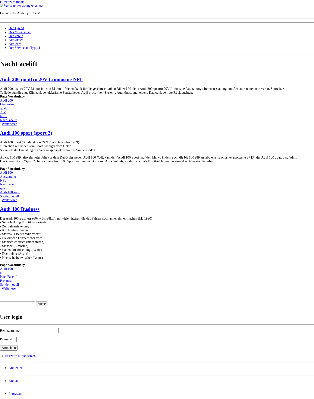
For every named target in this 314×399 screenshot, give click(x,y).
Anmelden (16, 368)
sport (3, 188)
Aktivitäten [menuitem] (16, 40)
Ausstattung (8, 176)
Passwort (6, 339)
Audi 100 (6, 172)
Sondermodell (9, 196)
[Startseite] (8, 5)
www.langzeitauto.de (30, 5)
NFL (3, 116)
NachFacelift (8, 120)
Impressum (16, 393)
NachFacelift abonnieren (1, 292)
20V (3, 112)
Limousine (7, 104)
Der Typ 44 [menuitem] (16, 28)
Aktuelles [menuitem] (15, 44)
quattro (4, 108)
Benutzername (9, 330)
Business (6, 281)
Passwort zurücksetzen (20, 356)
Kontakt (14, 381)
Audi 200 (6, 100)
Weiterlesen (9, 124)
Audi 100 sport (10, 192)
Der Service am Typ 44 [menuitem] (24, 48)
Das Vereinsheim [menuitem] (20, 32)
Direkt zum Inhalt (12, 2)
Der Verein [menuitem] (16, 36)
